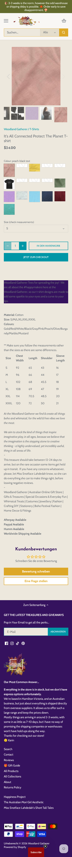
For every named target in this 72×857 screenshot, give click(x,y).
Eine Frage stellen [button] (36, 581)
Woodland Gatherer (15, 129)
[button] (36, 852)
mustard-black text (34, 167)
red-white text (60, 165)
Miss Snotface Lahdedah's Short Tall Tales (29, 808)
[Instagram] (12, 643)
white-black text (47, 165)
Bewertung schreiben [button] (36, 571)
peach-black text (9, 170)
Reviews (9, 760)
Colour (7, 160)
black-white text (9, 184)
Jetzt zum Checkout (36, 257)
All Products (11, 771)
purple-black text (9, 196)
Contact (8, 754)
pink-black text (22, 165)
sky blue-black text (34, 196)
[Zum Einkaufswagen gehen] (64, 21)
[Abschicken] (63, 32)
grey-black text (34, 180)
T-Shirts (34, 129)
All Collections (12, 776)
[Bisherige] (8, 76)
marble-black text (22, 195)
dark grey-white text (47, 180)
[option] (36, 76)
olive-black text (60, 183)
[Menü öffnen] (6, 20)
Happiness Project (15, 797)
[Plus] (22, 246)
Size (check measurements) (19, 222)
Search (8, 749)
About (7, 782)
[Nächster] (63, 76)
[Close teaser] (45, 846)
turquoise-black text (9, 209)
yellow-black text (22, 180)
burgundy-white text (60, 196)
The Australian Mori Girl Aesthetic (24, 802)
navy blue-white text (47, 196)
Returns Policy (12, 787)
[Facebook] (6, 643)
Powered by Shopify (15, 847)
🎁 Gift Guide (12, 765)
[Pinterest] (23, 643)
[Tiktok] (17, 643)
